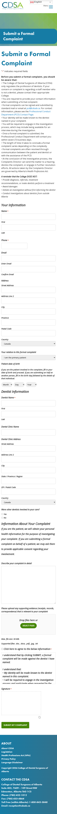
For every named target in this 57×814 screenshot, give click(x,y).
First (3, 222)
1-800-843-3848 (37, 802)
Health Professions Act (12, 755)
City (3, 307)
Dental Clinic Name (10, 426)
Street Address (7, 285)
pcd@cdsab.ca (33, 108)
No (5, 517)
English (38, 2)
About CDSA (7, 748)
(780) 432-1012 (18, 795)
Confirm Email (7, 274)
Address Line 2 (7, 296)
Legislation (6, 751)
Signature (6, 688)
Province (5, 317)
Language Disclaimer (12, 762)
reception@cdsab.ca (19, 805)
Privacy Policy (8, 758)
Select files (28, 625)
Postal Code (6, 328)
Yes (5, 514)
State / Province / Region (12, 476)
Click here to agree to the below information (27, 648)
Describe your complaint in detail (16, 563)
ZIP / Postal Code (8, 487)
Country (4, 339)
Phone (4, 240)
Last (3, 232)
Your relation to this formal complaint (18, 352)
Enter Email (6, 263)
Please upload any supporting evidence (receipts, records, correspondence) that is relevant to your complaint (27, 610)
